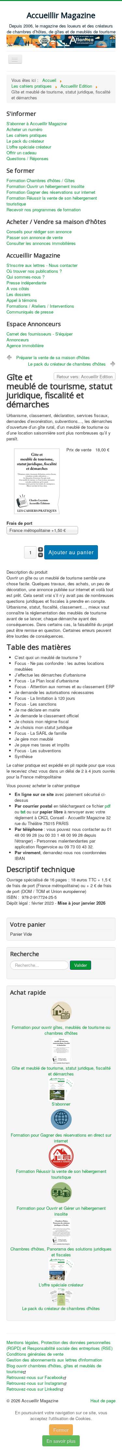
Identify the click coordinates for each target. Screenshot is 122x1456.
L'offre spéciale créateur (29, 147)
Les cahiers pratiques (27, 135)
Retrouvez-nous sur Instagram (35, 1383)
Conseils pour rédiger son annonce (39, 232)
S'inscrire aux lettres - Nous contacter (42, 265)
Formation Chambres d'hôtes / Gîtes (41, 180)
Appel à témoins (22, 300)
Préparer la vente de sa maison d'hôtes (53, 357)
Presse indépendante (26, 283)
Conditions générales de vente (35, 1354)
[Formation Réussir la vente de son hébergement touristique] (61, 1156)
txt (22, 812)
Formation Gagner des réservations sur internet (51, 192)
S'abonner (61, 1104)
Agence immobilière (25, 345)
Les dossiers (19, 294)
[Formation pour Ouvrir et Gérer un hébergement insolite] (61, 1192)
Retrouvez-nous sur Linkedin (33, 1389)
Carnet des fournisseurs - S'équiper (40, 334)
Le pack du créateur (25, 141)
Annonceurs (18, 340)
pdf (108, 806)
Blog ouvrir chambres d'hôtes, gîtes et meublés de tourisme (54, 1368)
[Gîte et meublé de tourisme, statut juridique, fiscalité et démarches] (36, 481)
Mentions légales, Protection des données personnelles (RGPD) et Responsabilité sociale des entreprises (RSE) (60, 1345)
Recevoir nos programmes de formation (44, 210)
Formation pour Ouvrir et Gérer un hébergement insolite (61, 1211)
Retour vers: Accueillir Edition (85, 376)
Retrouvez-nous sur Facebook (35, 1377)
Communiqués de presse (30, 312)
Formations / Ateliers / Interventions (40, 306)
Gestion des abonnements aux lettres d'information (54, 1360)
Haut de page (102, 1400)
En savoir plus (61, 1441)
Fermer (61, 1430)
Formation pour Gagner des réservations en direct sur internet (61, 1138)
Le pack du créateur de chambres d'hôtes (67, 364)
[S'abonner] (61, 1088)
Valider (80, 965)
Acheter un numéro (24, 129)
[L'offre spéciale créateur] (61, 1269)
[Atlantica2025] (61, 41)
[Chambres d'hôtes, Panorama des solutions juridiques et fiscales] (61, 1231)
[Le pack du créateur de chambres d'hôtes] (61, 1296)
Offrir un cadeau (21, 153)
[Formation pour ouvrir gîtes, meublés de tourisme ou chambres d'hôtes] (61, 1011)
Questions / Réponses (27, 158)
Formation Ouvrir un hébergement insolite (45, 186)
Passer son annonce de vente (35, 237)
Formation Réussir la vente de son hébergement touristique (52, 201)
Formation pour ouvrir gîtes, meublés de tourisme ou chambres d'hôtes (61, 1030)
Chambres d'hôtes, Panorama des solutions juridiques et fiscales (61, 1252)
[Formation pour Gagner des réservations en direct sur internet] (61, 1119)
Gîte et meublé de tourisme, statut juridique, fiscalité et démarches (61, 1071)
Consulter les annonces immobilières (41, 243)
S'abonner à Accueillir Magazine (37, 124)
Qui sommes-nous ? (26, 277)
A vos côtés (18, 289)
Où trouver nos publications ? (34, 271)
